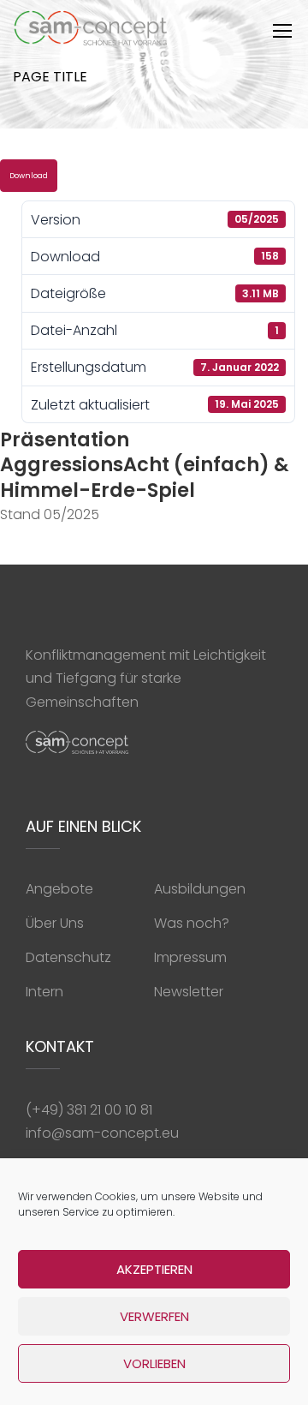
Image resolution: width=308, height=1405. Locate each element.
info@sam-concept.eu (102, 1133)
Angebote (59, 889)
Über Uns (55, 923)
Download (28, 175)
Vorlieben (154, 1363)
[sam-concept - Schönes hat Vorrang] (91, 32)
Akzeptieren (154, 1269)
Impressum (190, 957)
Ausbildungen (200, 889)
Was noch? (191, 923)
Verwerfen (154, 1316)
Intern (44, 991)
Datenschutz (68, 957)
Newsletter (188, 991)
